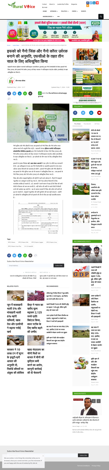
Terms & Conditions (83, 466)
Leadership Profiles (63, 4)
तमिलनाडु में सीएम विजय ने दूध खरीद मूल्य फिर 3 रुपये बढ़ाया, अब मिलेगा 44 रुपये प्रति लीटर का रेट (57, 296)
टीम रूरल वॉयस (20, 80)
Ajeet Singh (94, 319)
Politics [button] (64, 11)
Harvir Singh (76, 426)
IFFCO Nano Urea (52, 242)
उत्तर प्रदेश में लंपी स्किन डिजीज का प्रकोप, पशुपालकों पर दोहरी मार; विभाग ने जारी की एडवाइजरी (57, 318)
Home (45, 11)
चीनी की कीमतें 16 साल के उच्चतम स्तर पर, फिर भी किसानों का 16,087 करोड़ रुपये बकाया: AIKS (96, 139)
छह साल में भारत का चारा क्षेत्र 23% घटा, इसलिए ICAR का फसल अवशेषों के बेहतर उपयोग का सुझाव (58, 329)
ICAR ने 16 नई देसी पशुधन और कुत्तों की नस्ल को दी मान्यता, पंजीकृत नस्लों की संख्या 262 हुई (96, 166)
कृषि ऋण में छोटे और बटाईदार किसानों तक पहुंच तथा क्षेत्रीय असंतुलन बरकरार (56, 340)
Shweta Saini (95, 382)
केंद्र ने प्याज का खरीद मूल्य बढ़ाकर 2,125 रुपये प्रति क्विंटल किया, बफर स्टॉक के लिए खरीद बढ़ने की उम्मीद (35, 318)
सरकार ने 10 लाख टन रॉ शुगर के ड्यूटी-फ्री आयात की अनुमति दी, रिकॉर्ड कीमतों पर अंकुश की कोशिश (15, 361)
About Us (52, 4)
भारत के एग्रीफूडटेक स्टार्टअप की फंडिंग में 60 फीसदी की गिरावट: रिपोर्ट (23, 277)
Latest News (16, 45)
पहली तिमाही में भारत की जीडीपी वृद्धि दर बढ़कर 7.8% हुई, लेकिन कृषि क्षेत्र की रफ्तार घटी (58, 307)
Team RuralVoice (96, 151)
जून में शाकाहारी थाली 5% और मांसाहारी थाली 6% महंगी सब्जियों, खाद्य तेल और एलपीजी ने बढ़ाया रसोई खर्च (15, 318)
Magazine (74, 4)
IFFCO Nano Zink (23, 242)
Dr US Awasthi (28, 246)
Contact (44, 4)
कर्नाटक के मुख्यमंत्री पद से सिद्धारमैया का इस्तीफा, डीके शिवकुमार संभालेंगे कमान (96, 220)
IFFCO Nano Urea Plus (14, 246)
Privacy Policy (96, 466)
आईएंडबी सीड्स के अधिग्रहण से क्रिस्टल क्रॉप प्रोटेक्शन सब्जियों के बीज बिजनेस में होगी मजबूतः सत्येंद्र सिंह (85, 420)
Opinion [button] (53, 11)
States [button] (74, 11)
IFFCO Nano (11, 242)
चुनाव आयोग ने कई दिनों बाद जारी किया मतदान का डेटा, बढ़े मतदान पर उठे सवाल (54, 277)
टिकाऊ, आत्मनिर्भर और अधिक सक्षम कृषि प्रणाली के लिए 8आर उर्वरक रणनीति (96, 191)
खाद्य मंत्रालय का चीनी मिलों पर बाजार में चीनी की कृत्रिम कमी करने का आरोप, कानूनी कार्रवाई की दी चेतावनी (35, 361)
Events (83, 11)
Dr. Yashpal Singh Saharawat (96, 203)
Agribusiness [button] (48, 16)
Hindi (45, 7)
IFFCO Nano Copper (37, 242)
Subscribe (58, 265)
